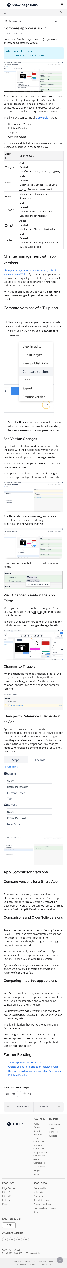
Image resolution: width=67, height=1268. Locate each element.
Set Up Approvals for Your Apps (25, 1062)
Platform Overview (38, 1125)
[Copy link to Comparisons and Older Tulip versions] (8, 923)
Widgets (53, 1136)
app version (43, 117)
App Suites (54, 1124)
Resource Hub (40, 1188)
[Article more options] (61, 21)
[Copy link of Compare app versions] (45, 28)
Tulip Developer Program (45, 1208)
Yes (13, 1093)
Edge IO (6, 1192)
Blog (36, 1212)
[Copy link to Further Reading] (36, 1054)
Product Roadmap (42, 1204)
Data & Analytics (38, 1132)
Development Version (19, 124)
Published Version (18, 128)
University (38, 1192)
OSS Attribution (39, 1262)
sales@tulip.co (36, 1253)
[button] (19, 1107)
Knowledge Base (42, 1200)
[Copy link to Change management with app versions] (22, 263)
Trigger (54, 171)
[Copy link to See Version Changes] (41, 439)
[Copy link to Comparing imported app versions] (8, 986)
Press (51, 1262)
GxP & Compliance (39, 1161)
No (29, 1093)
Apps (51, 1128)
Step (7, 182)
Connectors (54, 1131)
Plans (4, 1204)
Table (8, 240)
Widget (9, 167)
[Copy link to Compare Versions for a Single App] (8, 887)
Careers (27, 1262)
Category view (15, 21)
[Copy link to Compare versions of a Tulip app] (8, 314)
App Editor (37, 611)
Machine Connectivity (40, 1147)
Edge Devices (8, 1188)
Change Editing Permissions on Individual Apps (33, 1066)
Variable (9, 224)
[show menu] (62, 4)
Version (48, 100)
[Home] (22, 4)
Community (39, 1196)
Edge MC (6, 1196)
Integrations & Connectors (40, 1154)
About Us (17, 1262)
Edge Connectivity (40, 1139)
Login (8, 1225)
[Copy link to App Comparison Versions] (52, 872)
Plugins (37, 1170)
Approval (43, 107)
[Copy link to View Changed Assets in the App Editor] (17, 601)
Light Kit (6, 1200)
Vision (36, 1174)
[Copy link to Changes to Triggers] (40, 666)
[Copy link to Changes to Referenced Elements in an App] (19, 721)
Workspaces (39, 1166)
